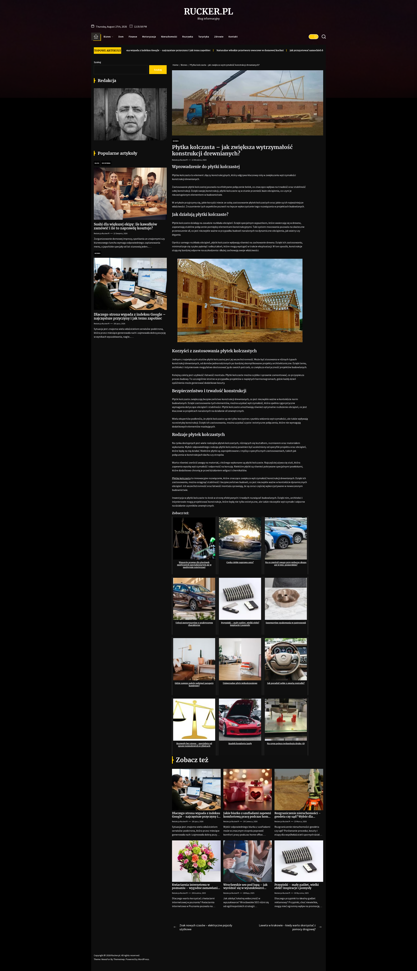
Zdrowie (218, 36)
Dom (120, 36)
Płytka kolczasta (181, 478)
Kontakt (233, 36)
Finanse (133, 36)
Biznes (107, 36)
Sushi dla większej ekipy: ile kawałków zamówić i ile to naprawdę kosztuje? (125, 226)
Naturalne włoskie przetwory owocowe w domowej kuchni (197, 50)
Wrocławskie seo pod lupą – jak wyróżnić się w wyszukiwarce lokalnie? (245, 888)
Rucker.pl (208, 12)
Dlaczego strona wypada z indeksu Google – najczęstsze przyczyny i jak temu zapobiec (196, 816)
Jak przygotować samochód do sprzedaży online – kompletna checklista (278, 50)
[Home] (96, 36)
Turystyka (203, 36)
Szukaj (97, 62)
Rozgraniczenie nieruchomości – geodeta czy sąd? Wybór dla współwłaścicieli (297, 816)
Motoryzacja (149, 36)
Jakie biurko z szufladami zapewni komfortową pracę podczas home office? (247, 816)
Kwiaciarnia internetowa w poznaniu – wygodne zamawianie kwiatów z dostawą (195, 888)
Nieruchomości (169, 36)
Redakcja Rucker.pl (180, 160)
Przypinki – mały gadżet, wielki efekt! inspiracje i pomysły (296, 886)
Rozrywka (187, 36)
